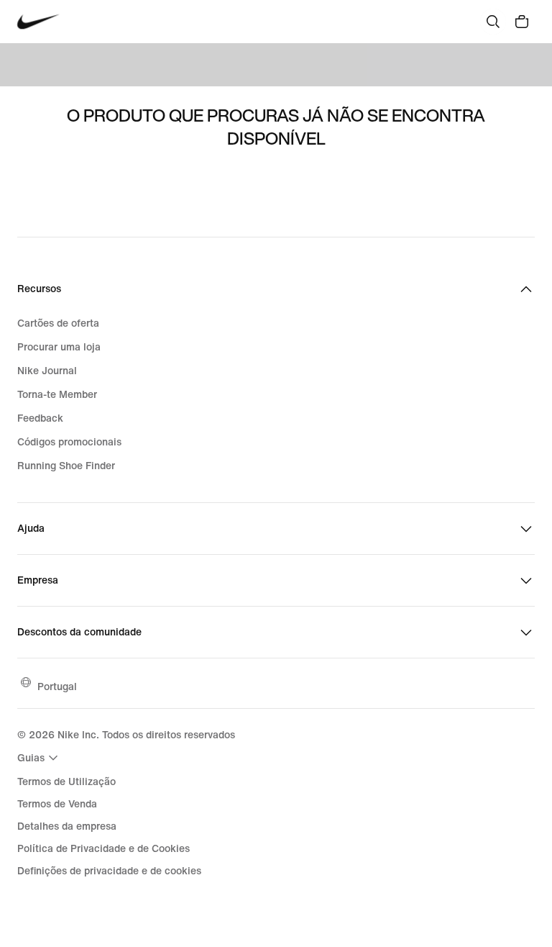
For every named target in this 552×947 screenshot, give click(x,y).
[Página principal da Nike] (38, 22)
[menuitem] (39, 757)
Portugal (57, 686)
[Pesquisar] (493, 22)
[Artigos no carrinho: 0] (522, 22)
